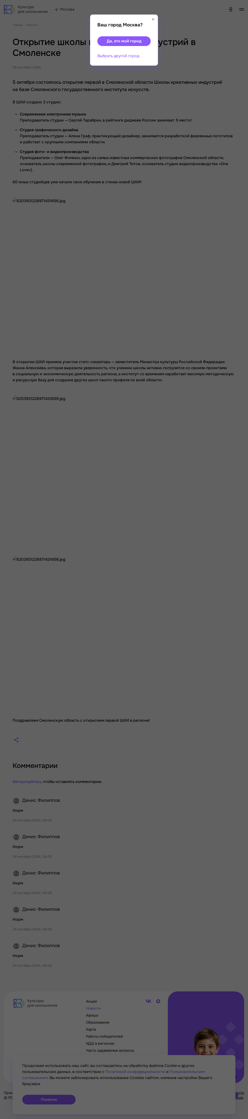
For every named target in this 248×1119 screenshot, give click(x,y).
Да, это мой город (124, 41)
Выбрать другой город (118, 55)
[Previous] (10, 559)
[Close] (153, 19)
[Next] (239, 559)
